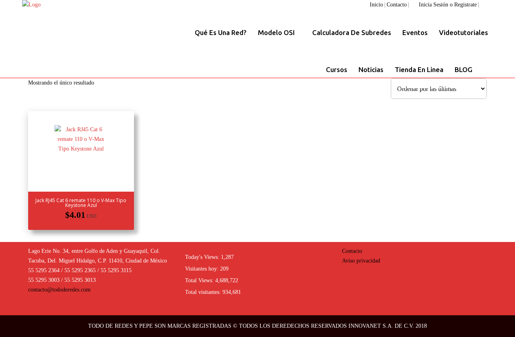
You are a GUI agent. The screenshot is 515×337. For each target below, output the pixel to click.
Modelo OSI (277, 32)
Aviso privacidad (361, 261)
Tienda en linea (419, 69)
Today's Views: (203, 257)
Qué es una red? (221, 32)
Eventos (415, 32)
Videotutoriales (463, 32)
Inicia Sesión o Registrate (448, 5)
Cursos (336, 69)
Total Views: (200, 280)
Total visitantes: (203, 292)
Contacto (397, 5)
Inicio (376, 5)
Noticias (370, 69)
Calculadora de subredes (351, 32)
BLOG (463, 69)
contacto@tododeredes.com (59, 290)
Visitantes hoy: (202, 269)
